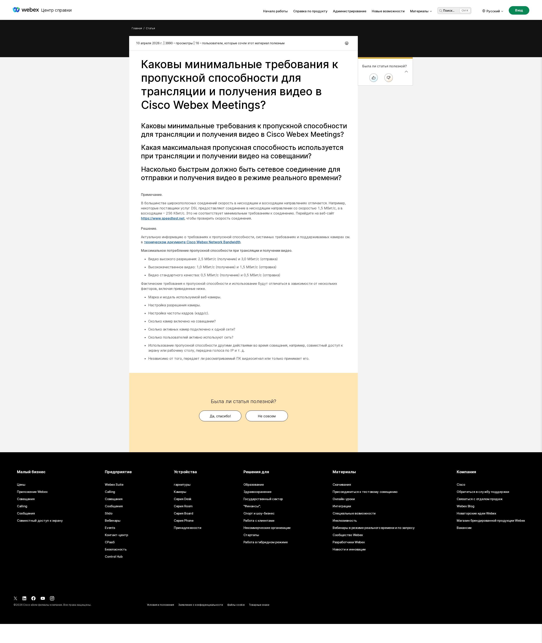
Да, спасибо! (220, 416)
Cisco (461, 484)
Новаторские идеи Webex (476, 513)
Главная (137, 28)
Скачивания (342, 484)
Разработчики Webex (349, 542)
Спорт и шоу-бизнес (259, 513)
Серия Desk (182, 499)
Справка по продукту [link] (310, 11)
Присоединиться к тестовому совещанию (365, 491)
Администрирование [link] (349, 11)
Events (110, 527)
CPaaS (110, 542)
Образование (253, 484)
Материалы (419, 11)
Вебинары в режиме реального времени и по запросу (374, 527)
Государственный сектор (263, 499)
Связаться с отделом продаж (479, 499)
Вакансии (464, 527)
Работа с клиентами (258, 520)
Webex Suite (114, 484)
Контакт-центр (116, 535)
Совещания (26, 499)
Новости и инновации (349, 549)
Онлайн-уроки (344, 499)
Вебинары (112, 520)
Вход (519, 10)
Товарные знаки (259, 604)
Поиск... (448, 10)
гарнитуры (182, 484)
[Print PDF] (346, 43)
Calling (22, 506)
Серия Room (183, 506)
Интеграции (342, 506)
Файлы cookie (236, 604)
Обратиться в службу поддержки (483, 491)
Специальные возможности (354, 513)
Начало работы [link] (275, 11)
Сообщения (26, 513)
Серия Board (183, 513)
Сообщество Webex (348, 535)
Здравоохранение (257, 491)
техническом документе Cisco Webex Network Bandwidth (192, 242)
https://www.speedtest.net (162, 218)
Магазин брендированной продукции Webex (491, 520)
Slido (108, 513)
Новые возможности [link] (388, 11)
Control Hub (114, 556)
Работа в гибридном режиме (265, 542)
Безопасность (115, 549)
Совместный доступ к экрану (40, 520)
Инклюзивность (345, 520)
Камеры (180, 491)
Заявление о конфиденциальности (200, 604)
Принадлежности (187, 527)
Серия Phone (184, 520)
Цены (21, 484)
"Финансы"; (252, 506)
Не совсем (267, 416)
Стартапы (251, 535)
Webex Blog (465, 506)
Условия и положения (160, 604)
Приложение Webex (32, 491)
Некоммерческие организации (266, 527)
